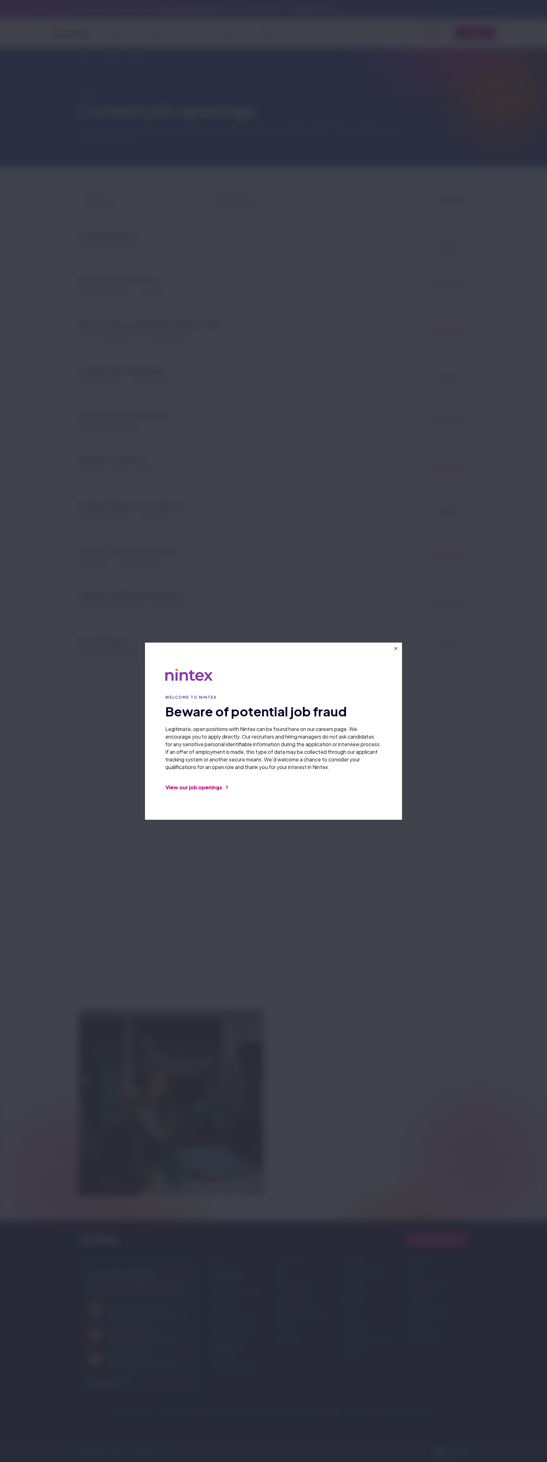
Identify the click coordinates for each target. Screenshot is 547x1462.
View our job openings (194, 787)
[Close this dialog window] (395, 648)
